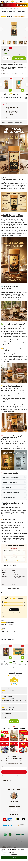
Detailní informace (5, 70)
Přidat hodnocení (14, 609)
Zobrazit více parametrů (13, 588)
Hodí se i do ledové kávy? (13, 497)
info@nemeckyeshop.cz (14, 806)
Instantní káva (14, 570)
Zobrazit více (14, 721)
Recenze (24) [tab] (18, 122)
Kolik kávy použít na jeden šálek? (13, 482)
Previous (1, 84)
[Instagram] (15, 809)
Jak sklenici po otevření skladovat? (13, 492)
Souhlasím (14, 857)
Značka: (15, 73)
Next (27, 84)
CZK (21, 1)
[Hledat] (8, 5)
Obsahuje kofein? (13, 487)
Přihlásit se (14, 772)
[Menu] (2, 5)
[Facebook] (12, 809)
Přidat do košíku (19, 58)
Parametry (10, 122)
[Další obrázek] (26, 29)
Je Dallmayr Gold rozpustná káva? (13, 477)
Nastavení (14, 854)
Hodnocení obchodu (14, 673)
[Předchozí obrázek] (1, 29)
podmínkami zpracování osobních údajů (13, 775)
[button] (10, 90)
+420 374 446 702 (14, 804)
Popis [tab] (3, 122)
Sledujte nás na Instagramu (14, 728)
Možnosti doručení (22, 47)
